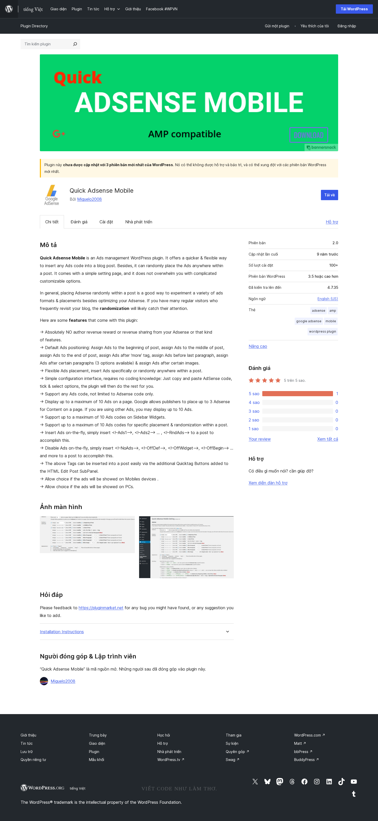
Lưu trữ (27, 751)
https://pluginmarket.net (101, 607)
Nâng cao (258, 346)
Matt (300, 743)
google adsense (308, 321)
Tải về (329, 195)
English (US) (328, 299)
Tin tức (27, 743)
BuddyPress (306, 759)
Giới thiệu (28, 735)
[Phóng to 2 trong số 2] (226, 523)
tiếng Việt (77, 788)
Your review (260, 439)
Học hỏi (163, 735)
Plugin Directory (34, 26)
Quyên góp (237, 751)
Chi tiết (52, 221)
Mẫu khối (96, 759)
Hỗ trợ (332, 221)
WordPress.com (309, 735)
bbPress (303, 751)
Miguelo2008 (89, 199)
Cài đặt (106, 221)
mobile (331, 321)
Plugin (94, 751)
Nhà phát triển (138, 221)
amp (332, 310)
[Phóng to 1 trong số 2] (127, 523)
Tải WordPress (354, 9)
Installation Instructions (62, 631)
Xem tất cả (327, 439)
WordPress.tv (171, 759)
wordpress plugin (322, 331)
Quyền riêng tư (33, 759)
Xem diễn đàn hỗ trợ (268, 482)
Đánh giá (79, 221)
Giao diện (97, 743)
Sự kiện (232, 743)
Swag (233, 759)
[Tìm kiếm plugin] (75, 44)
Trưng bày (98, 735)
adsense (318, 310)
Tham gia (233, 735)
